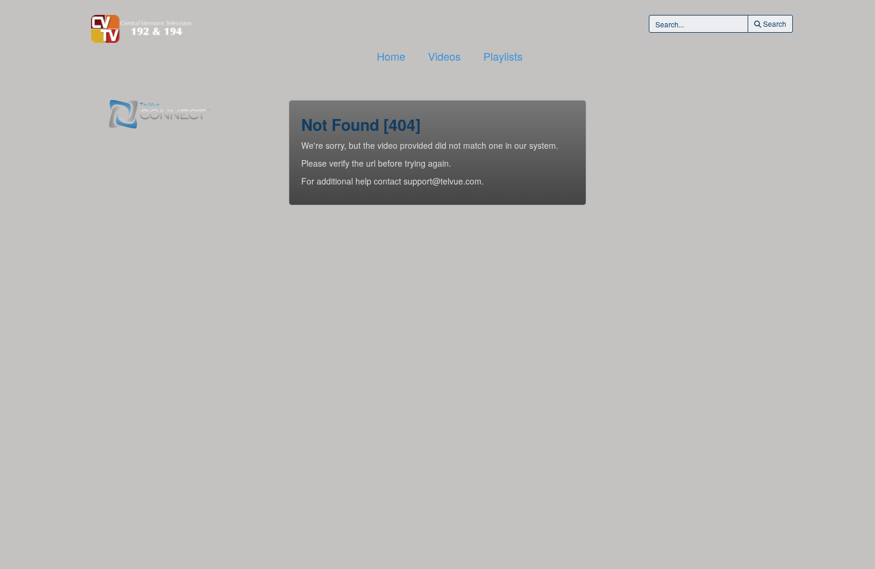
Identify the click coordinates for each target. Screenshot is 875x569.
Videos (444, 56)
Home (391, 56)
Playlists (503, 56)
